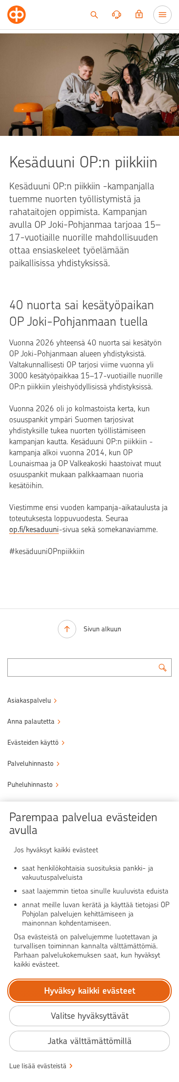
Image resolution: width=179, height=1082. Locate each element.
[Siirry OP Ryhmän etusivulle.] (16, 14)
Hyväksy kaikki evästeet (89, 990)
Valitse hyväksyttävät (90, 1016)
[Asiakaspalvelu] (116, 14)
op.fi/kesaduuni (34, 529)
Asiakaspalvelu (29, 700)
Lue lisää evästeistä (38, 1066)
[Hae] (94, 14)
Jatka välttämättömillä (90, 1041)
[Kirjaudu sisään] (139, 14)
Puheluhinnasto (30, 785)
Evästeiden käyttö (33, 742)
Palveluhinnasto (30, 763)
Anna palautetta (31, 721)
